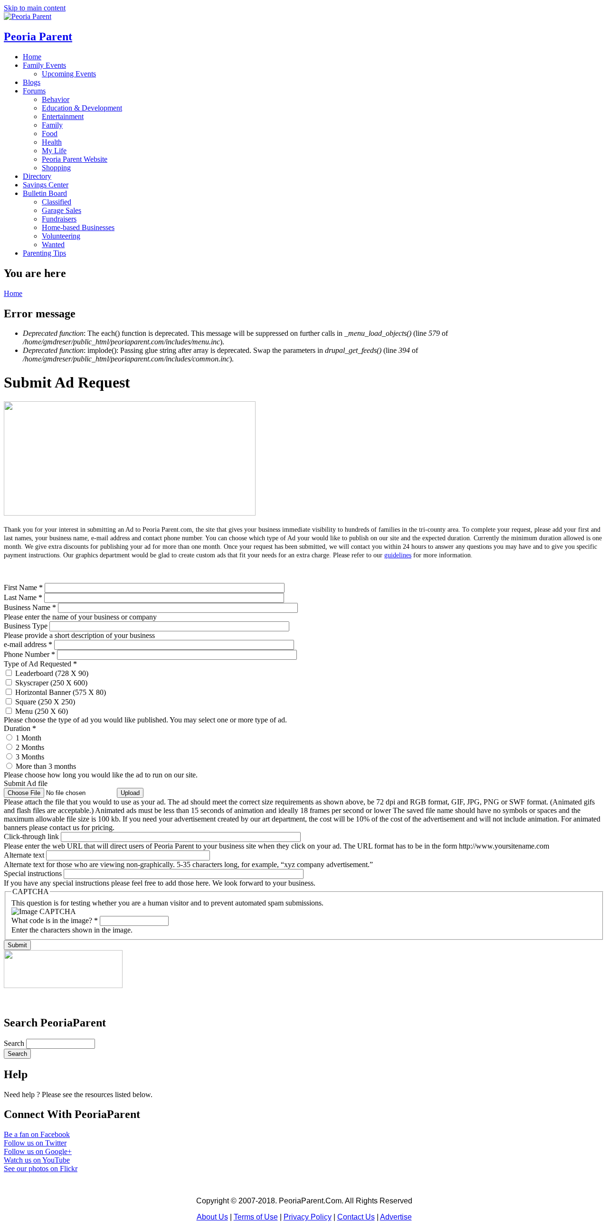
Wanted (53, 244)
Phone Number (29, 654)
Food (49, 133)
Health (52, 142)
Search (15, 1043)
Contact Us (356, 1217)
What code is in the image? (54, 920)
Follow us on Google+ (38, 1151)
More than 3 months (46, 766)
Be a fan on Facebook (37, 1134)
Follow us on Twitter (35, 1143)
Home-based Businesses (78, 227)
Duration (20, 728)
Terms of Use (256, 1217)
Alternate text (25, 855)
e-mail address (28, 644)
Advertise (396, 1217)
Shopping (56, 168)
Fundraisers (59, 219)
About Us (212, 1217)
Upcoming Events (69, 74)
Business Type (26, 626)
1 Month (28, 738)
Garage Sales (61, 210)
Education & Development (82, 108)
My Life (54, 151)
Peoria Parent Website (74, 159)
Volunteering (61, 236)
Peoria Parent (38, 36)
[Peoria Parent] (27, 16)
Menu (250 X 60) (41, 711)
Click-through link (32, 836)
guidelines (397, 555)
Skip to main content (35, 8)
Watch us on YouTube (37, 1160)
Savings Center (45, 185)
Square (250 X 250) (45, 702)
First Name (23, 587)
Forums (34, 91)
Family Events (44, 65)
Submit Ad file (26, 783)
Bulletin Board (45, 193)
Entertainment (63, 116)
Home (32, 57)
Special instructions (34, 873)
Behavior (55, 99)
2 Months (30, 747)
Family (52, 125)
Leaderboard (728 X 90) (51, 673)
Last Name (23, 597)
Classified (56, 202)
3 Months (30, 757)
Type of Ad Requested (40, 664)
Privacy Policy (308, 1217)
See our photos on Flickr (40, 1168)
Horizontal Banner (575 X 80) (60, 692)
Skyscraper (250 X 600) (51, 683)
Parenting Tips (44, 253)
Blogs (31, 82)
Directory (37, 176)
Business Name (30, 607)
